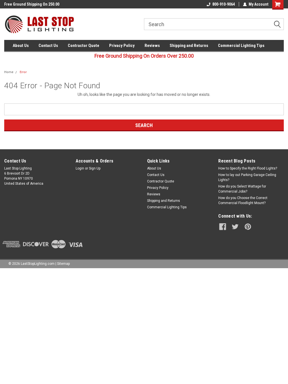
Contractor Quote (83, 45)
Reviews (152, 45)
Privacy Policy (122, 45)
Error (23, 72)
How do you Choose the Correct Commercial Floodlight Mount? (242, 200)
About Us (21, 45)
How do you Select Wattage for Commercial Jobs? (242, 188)
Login (80, 168)
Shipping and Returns (189, 45)
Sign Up (94, 168)
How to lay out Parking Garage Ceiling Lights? (247, 177)
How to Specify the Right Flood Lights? (247, 168)
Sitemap (63, 264)
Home (9, 72)
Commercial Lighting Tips (241, 45)
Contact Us (48, 45)
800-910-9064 (223, 4)
